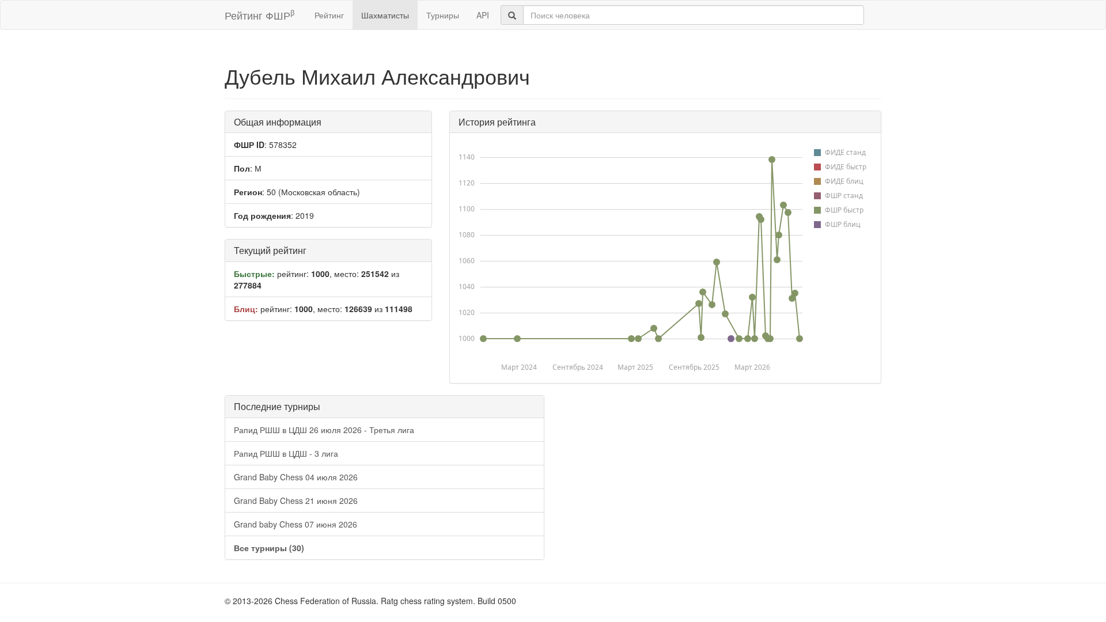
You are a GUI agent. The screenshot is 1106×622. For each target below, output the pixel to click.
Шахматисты (385, 15)
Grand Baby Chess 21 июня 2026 (296, 500)
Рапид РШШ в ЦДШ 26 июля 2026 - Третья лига (324, 429)
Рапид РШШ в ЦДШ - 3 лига (286, 453)
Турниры (442, 15)
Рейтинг (329, 15)
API (482, 15)
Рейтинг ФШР (259, 14)
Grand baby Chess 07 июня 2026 (295, 524)
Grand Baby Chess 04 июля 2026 (296, 477)
